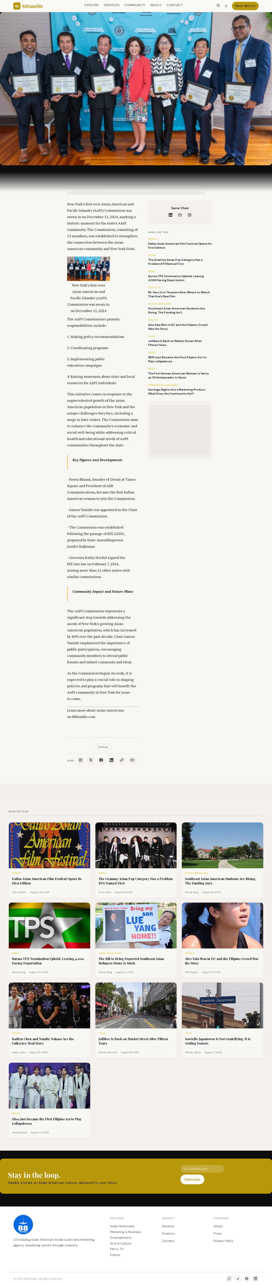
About (156, 5)
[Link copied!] (122, 760)
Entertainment (120, 1238)
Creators (168, 1233)
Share (70, 760)
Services (112, 5)
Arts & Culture (120, 1243)
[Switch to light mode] (226, 6)
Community (134, 5)
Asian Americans (122, 1226)
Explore (92, 5)
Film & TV (117, 1249)
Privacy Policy (223, 1241)
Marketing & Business (125, 1232)
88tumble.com (83, 716)
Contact (174, 5)
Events (115, 1255)
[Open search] (218, 6)
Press (217, 1233)
